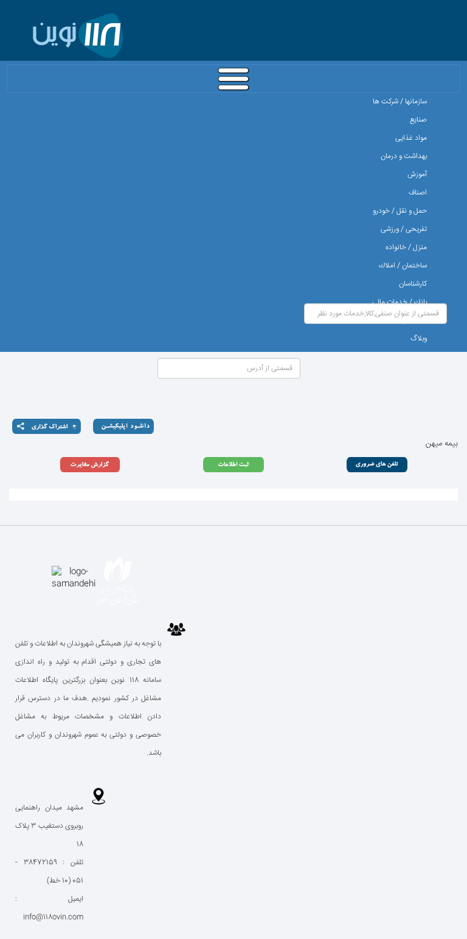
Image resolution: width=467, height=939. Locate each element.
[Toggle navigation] (233, 78)
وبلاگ (418, 339)
